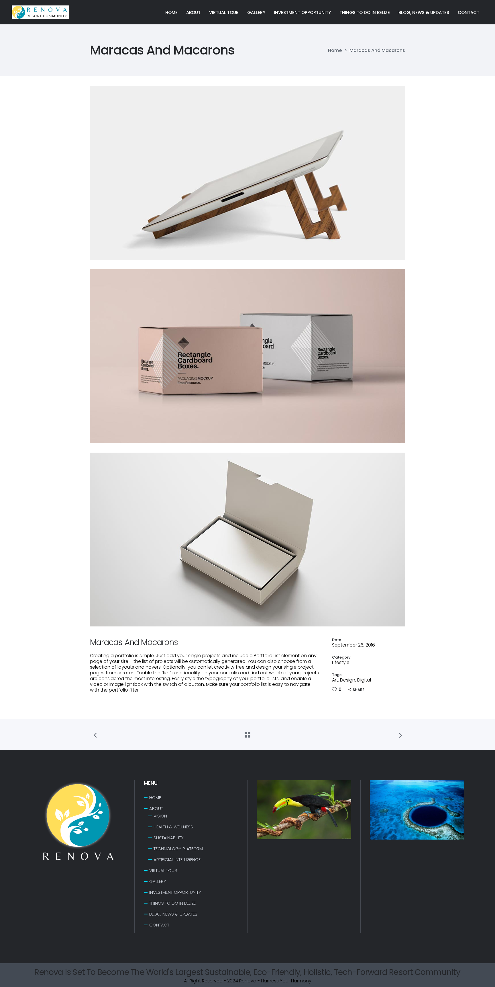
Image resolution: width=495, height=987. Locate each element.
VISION (160, 816)
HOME (155, 798)
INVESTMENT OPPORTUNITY (175, 892)
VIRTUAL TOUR (163, 870)
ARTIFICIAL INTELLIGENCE (177, 859)
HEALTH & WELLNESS (173, 827)
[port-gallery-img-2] (247, 356)
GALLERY (157, 881)
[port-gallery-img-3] (247, 539)
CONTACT (159, 925)
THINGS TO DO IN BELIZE (172, 903)
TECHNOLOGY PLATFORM (178, 849)
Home (335, 50)
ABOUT (156, 808)
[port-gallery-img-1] (247, 173)
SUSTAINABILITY (169, 838)
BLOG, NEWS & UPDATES (173, 914)
